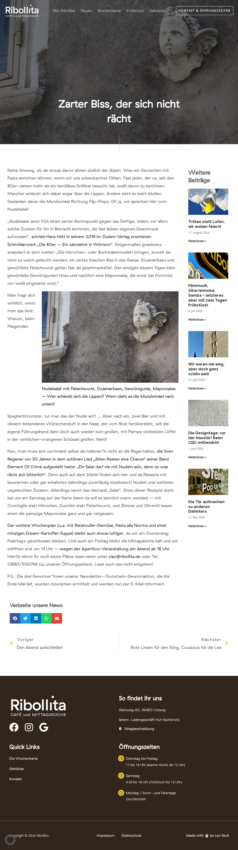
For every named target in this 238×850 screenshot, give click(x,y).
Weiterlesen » (197, 241)
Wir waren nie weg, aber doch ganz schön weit (206, 369)
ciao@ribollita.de (124, 556)
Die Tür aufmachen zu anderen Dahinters (206, 507)
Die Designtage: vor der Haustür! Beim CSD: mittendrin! (207, 438)
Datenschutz (131, 835)
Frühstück (135, 10)
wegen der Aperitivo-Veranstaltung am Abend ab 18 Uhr (114, 548)
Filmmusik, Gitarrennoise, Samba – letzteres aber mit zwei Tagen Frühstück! (207, 295)
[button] (204, 10)
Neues (86, 10)
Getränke (157, 10)
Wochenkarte (109, 10)
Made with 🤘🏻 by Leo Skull (207, 835)
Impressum (106, 835)
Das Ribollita (64, 10)
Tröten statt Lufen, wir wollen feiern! (206, 224)
